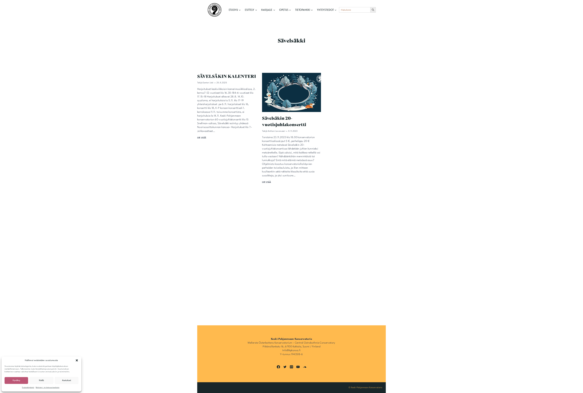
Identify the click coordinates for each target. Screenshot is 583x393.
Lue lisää (202, 137)
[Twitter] (285, 367)
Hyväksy (16, 380)
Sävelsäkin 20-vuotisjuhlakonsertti (284, 121)
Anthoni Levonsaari (276, 131)
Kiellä (41, 380)
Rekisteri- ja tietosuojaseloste (47, 387)
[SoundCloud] (304, 367)
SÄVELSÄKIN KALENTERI (226, 76)
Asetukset (66, 380)
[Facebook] (278, 367)
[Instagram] (291, 367)
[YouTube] (298, 367)
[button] (76, 360)
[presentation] (291, 92)
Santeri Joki (208, 83)
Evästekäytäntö (28, 387)
